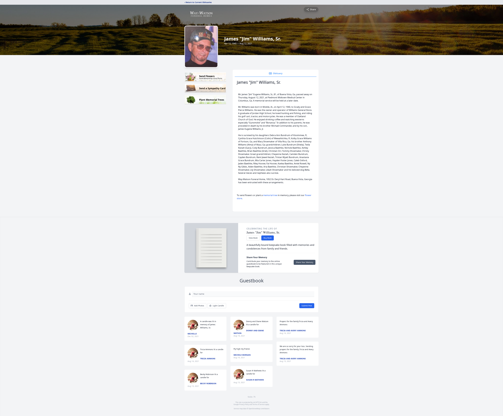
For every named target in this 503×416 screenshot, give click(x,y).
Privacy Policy (244, 404)
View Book (253, 238)
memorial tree (270, 195)
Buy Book (268, 238)
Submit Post (307, 305)
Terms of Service (259, 404)
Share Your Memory (304, 262)
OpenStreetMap (254, 408)
